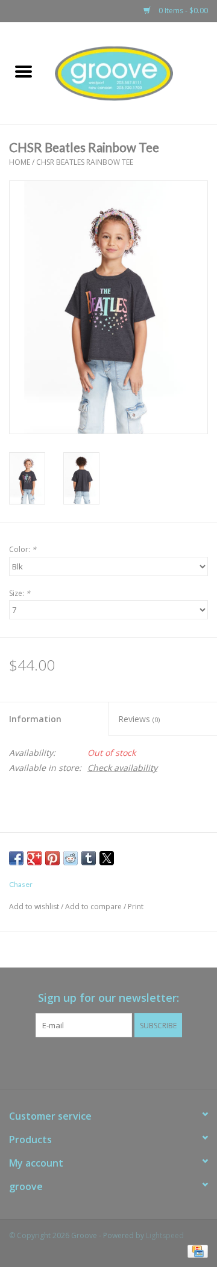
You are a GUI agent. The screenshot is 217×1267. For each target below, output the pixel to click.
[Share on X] (106, 858)
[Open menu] (23, 71)
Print (135, 906)
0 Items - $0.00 (182, 10)
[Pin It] (52, 858)
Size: (19, 593)
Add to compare (94, 906)
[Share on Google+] (34, 858)
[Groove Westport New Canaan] (132, 72)
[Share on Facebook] (16, 858)
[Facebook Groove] (97, 1062)
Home (19, 162)
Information (35, 719)
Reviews (139, 719)
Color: (22, 549)
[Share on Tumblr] (88, 858)
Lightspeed (165, 1235)
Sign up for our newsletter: (108, 998)
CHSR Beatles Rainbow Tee (84, 162)
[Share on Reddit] (70, 858)
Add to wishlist (35, 906)
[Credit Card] (195, 1250)
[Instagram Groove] (119, 1062)
